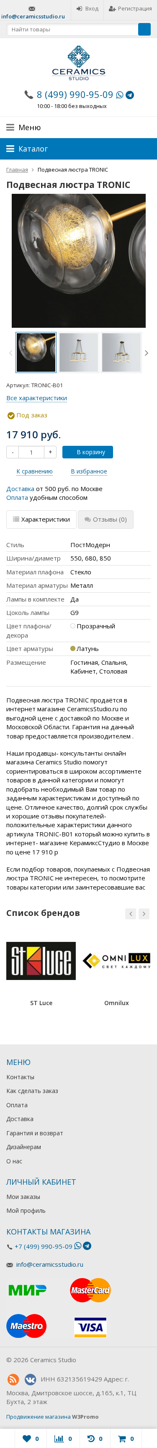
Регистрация (135, 8)
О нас (14, 1161)
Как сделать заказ (32, 1091)
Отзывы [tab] (110, 519)
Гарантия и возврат (34, 1133)
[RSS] (13, 1379)
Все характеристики (36, 398)
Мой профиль (26, 1210)
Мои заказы (23, 1197)
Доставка (20, 488)
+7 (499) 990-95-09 (43, 1246)
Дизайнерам (23, 1147)
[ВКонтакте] (30, 1379)
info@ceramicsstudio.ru (33, 16)
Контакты (20, 1077)
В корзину (91, 452)
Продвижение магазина (38, 1416)
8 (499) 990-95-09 (75, 94)
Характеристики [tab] (45, 519)
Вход (91, 8)
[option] (36, 352)
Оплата (17, 497)
